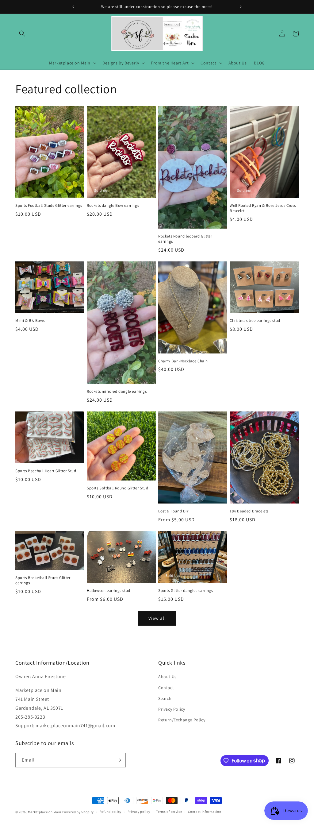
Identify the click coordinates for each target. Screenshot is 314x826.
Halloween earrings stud (108, 590)
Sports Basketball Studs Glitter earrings (43, 580)
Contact (166, 687)
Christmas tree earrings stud (255, 320)
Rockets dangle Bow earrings (113, 205)
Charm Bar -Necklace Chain (183, 361)
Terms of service (169, 811)
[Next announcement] (240, 7)
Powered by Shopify (78, 812)
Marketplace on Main (44, 812)
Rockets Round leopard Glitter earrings (185, 239)
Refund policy (110, 811)
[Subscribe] (118, 760)
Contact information (204, 811)
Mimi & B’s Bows (30, 320)
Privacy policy (139, 811)
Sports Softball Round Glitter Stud (117, 488)
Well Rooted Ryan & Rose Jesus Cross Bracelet (263, 208)
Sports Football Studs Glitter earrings (48, 205)
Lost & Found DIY (173, 511)
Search (165, 698)
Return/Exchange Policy (181, 720)
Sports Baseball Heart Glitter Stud (45, 471)
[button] (22, 33)
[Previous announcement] (73, 7)
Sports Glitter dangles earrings (185, 590)
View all (157, 618)
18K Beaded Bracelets (249, 511)
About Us (167, 676)
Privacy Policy (171, 709)
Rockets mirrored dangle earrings (117, 391)
